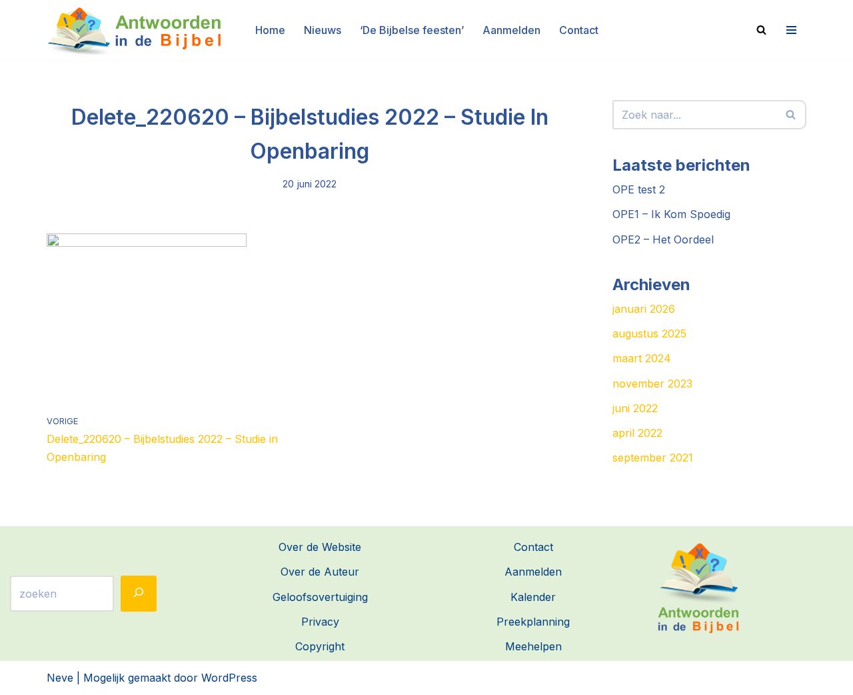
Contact (578, 30)
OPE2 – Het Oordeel (663, 239)
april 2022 (637, 433)
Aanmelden (511, 30)
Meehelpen (533, 646)
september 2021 (652, 457)
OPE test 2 (638, 189)
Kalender (533, 597)
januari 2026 (643, 308)
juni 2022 (635, 408)
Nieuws (322, 30)
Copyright (320, 646)
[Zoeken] (761, 30)
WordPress (229, 677)
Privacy (320, 621)
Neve (60, 677)
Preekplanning (533, 621)
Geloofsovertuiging (320, 597)
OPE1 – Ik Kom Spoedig (671, 214)
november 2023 (652, 383)
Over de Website (320, 547)
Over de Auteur (320, 571)
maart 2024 (641, 358)
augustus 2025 (649, 333)
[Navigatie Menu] (789, 30)
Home (270, 30)
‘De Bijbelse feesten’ (412, 30)
